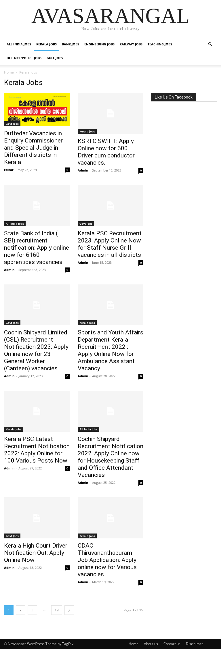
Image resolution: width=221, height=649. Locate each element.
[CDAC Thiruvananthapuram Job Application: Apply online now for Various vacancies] (110, 517)
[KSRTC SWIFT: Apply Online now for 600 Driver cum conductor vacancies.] (110, 113)
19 (57, 610)
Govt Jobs (12, 124)
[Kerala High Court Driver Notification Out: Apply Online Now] (37, 517)
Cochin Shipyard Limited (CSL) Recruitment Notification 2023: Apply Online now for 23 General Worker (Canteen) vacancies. (36, 350)
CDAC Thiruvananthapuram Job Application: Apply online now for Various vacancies (107, 560)
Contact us (171, 643)
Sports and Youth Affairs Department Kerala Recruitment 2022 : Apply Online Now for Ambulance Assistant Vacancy (110, 350)
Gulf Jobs (55, 58)
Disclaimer (194, 643)
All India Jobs (19, 44)
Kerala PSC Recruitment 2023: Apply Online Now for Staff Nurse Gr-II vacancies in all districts (110, 244)
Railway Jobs (131, 44)
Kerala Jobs (46, 44)
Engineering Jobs (99, 44)
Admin (83, 170)
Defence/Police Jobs (24, 58)
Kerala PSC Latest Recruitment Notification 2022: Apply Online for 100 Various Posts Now (37, 450)
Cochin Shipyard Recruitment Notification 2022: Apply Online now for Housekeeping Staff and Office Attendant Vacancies (110, 457)
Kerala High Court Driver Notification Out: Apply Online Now (35, 552)
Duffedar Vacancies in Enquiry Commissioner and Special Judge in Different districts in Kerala (33, 147)
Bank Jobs (70, 44)
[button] (210, 44)
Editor (9, 169)
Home (9, 72)
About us (151, 643)
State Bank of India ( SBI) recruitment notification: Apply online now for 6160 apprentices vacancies (36, 247)
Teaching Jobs (160, 44)
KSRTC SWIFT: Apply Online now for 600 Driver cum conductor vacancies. (106, 152)
